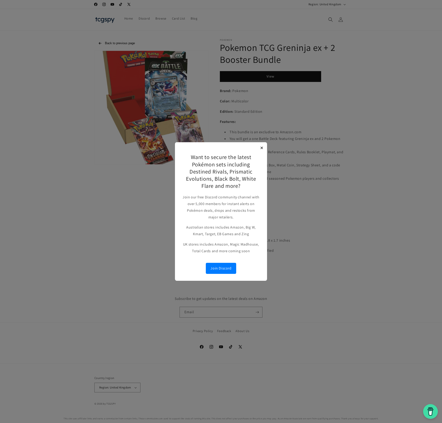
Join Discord (220, 268)
